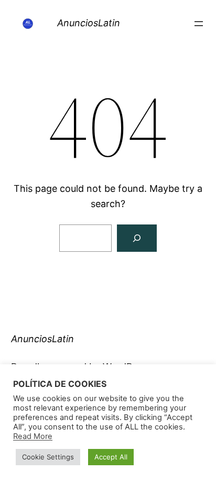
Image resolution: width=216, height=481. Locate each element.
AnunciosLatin (88, 22)
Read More (32, 436)
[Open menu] (198, 23)
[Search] (137, 238)
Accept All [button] (110, 457)
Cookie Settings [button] (48, 457)
